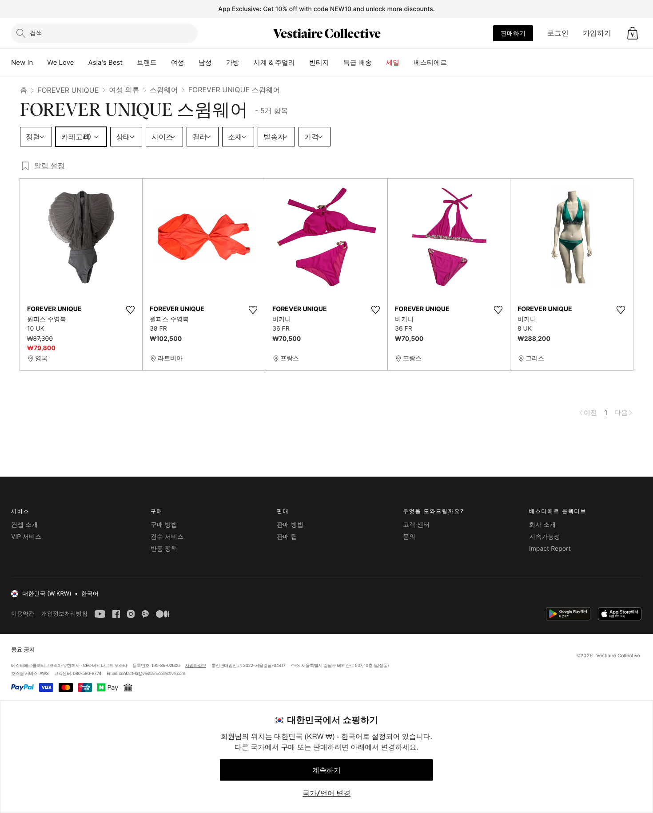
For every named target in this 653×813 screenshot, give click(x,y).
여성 (177, 62)
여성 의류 (124, 89)
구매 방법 (164, 525)
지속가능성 (544, 537)
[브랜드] (163, 62)
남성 (205, 62)
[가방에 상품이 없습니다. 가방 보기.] (632, 33)
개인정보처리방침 (64, 613)
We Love (60, 62)
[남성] (219, 62)
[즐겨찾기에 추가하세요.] (130, 309)
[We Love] (81, 62)
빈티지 (319, 62)
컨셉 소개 (24, 525)
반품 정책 (164, 549)
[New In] (40, 62)
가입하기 (597, 32)
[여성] (191, 62)
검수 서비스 (167, 537)
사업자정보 (196, 665)
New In (22, 62)
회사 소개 (542, 525)
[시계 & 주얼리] (302, 62)
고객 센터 (416, 525)
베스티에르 (430, 62)
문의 (409, 537)
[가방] (246, 62)
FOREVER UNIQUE (68, 90)
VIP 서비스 (26, 537)
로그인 (558, 32)
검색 (36, 32)
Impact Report (550, 549)
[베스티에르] (454, 62)
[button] (632, 33)
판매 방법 (290, 525)
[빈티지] (336, 62)
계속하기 (326, 770)
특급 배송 (357, 62)
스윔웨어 (164, 89)
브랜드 (147, 62)
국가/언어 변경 (326, 793)
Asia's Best (105, 62)
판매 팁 (287, 537)
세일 (392, 62)
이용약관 (22, 613)
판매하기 (513, 33)
